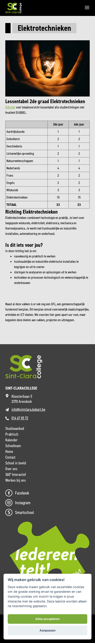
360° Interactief (15, 475)
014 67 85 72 (19, 418)
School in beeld (15, 463)
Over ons (11, 469)
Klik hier (10, 107)
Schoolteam (13, 446)
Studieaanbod (14, 429)
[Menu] (87, 8)
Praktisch (11, 434)
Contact (10, 457)
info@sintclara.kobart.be (28, 409)
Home (9, 452)
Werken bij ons (15, 480)
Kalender (11, 440)
